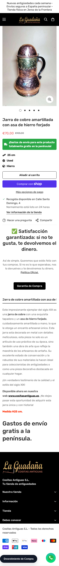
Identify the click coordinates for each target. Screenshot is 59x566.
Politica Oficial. (30, 272)
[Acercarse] (49, 99)
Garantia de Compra (29, 285)
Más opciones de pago (29, 192)
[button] (53, 19)
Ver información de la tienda (24, 212)
